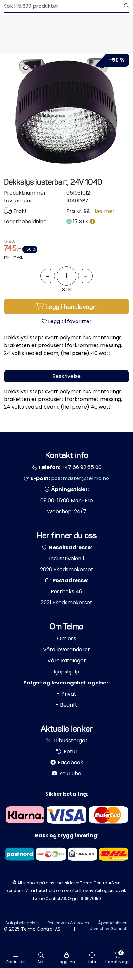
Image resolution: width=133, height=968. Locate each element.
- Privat (66, 693)
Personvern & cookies (68, 923)
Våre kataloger (66, 660)
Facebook (69, 762)
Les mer (105, 211)
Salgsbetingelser (22, 923)
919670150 (91, 898)
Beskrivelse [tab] (66, 376)
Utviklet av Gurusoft (109, 928)
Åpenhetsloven (113, 923)
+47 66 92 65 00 (81, 467)
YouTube (69, 773)
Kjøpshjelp (66, 671)
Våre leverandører (66, 649)
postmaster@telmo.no (80, 478)
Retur (69, 751)
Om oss (66, 638)
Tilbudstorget (69, 740)
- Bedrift (66, 704)
